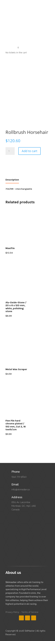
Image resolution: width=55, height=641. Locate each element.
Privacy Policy (12, 612)
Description (12, 179)
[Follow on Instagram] (27, 617)
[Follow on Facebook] (21, 617)
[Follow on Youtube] (33, 617)
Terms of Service (29, 612)
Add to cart (29, 151)
